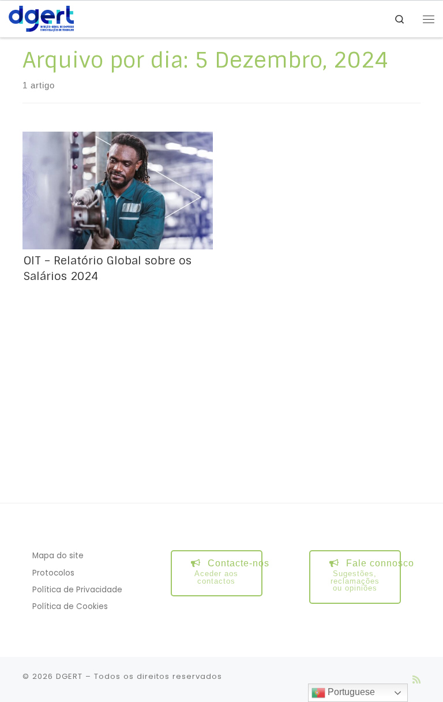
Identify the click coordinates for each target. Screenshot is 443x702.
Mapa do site (58, 555)
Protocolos (53, 572)
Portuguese (350, 692)
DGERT (69, 676)
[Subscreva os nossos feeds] (416, 680)
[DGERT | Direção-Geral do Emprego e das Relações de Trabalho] (41, 18)
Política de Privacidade (77, 589)
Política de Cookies (70, 606)
